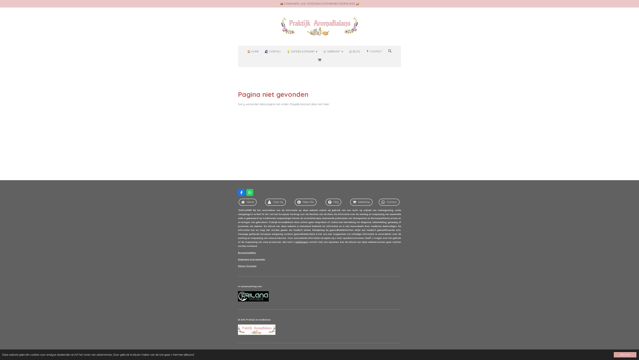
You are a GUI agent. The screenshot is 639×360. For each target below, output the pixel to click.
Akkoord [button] (625, 354)
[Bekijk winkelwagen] (319, 59)
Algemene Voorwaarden (251, 259)
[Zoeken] (390, 50)
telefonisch (301, 242)
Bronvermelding (247, 252)
